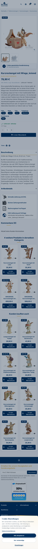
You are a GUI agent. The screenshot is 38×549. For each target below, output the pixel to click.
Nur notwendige (19, 540)
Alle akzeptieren (19, 535)
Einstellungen (19, 545)
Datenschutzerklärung (8, 531)
